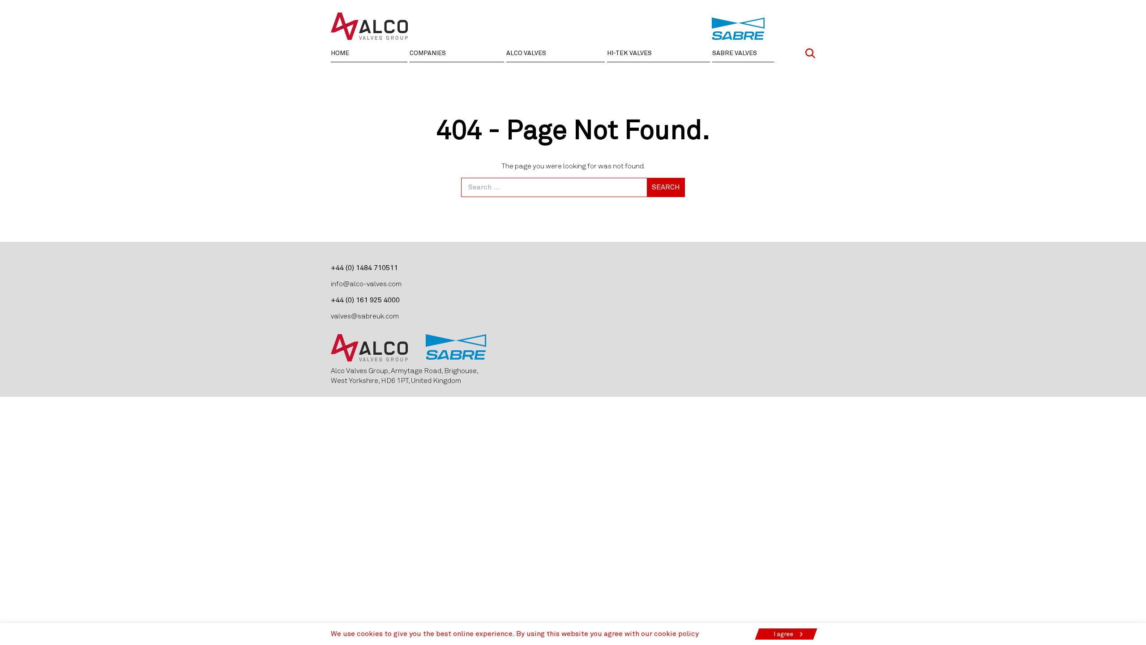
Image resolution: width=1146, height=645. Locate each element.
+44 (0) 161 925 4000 (365, 300)
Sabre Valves (734, 53)
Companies (428, 53)
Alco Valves (526, 53)
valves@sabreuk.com (365, 316)
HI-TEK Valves (629, 53)
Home (340, 53)
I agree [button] (783, 634)
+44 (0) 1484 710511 (364, 267)
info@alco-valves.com (366, 284)
